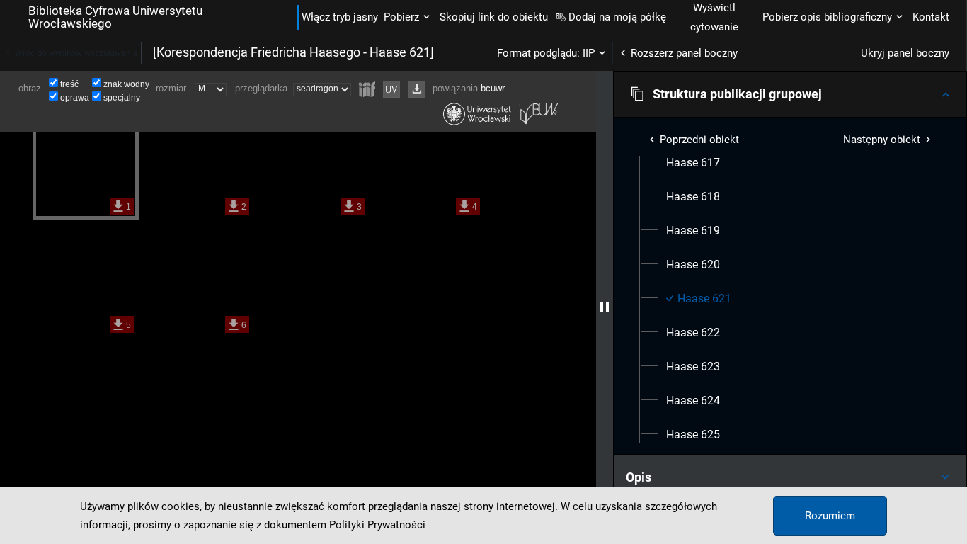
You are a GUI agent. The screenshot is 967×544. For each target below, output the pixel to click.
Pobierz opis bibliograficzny (827, 17)
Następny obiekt (881, 139)
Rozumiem (830, 515)
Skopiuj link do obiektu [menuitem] (494, 17)
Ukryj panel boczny (905, 53)
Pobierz (401, 17)
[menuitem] (693, 163)
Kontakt (930, 17)
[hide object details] (604, 307)
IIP (589, 53)
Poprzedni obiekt (699, 139)
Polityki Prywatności (377, 524)
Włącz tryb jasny (340, 17)
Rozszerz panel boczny (684, 53)
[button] (790, 94)
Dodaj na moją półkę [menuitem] (617, 17)
